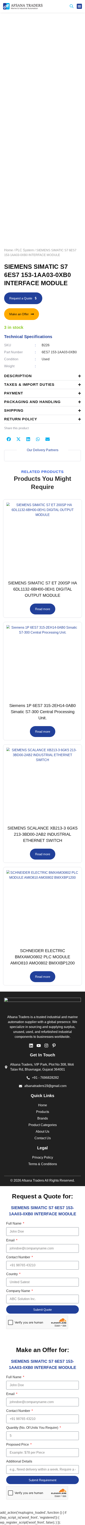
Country (12, 1274)
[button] (79, 6)
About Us (42, 1131)
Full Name (14, 1223)
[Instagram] (46, 1045)
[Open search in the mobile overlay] (72, 6)
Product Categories (42, 1125)
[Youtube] (39, 1045)
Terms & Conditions (42, 1164)
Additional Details (19, 1461)
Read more (42, 609)
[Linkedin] (31, 1045)
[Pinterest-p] (54, 1045)
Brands (42, 1118)
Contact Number (18, 1257)
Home (8, 250)
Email (10, 1240)
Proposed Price (18, 1444)
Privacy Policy (42, 1157)
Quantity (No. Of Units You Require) (32, 1427)
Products (42, 1112)
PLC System (24, 250)
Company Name (18, 1291)
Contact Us (42, 1138)
